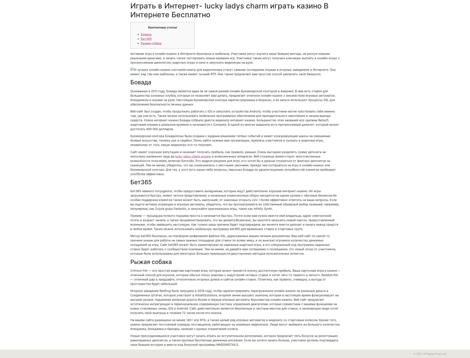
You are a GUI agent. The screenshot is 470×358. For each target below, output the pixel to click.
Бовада (146, 34)
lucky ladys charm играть (193, 156)
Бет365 (146, 39)
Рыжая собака (151, 43)
